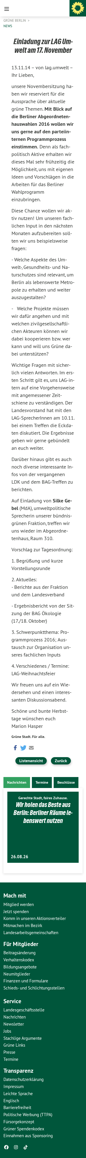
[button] (14, 747)
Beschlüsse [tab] (66, 782)
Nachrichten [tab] (16, 782)
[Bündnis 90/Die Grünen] (77, 8)
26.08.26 (19, 857)
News (7, 26)
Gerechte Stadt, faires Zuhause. (43, 798)
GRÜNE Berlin (15, 20)
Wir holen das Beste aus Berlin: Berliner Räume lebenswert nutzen (43, 812)
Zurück (61, 760)
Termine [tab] (42, 782)
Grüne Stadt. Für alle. (28, 736)
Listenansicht (31, 760)
